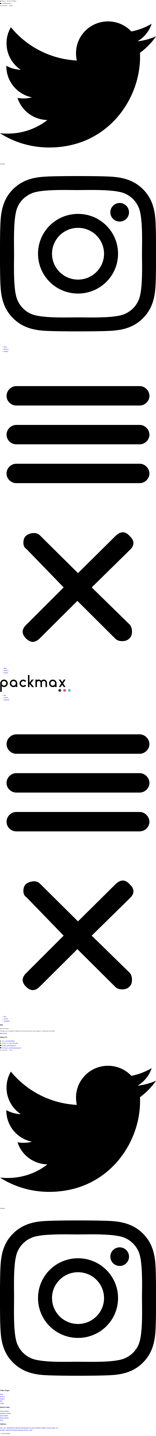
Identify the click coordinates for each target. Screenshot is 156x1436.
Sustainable (6, 699)
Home (5, 347)
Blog (5, 695)
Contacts (6, 697)
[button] (78, 510)
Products (6, 351)
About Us (6, 349)
